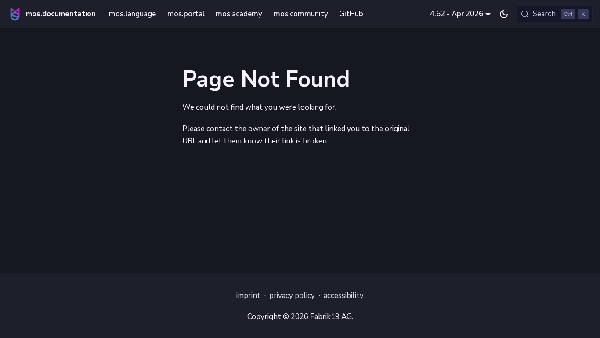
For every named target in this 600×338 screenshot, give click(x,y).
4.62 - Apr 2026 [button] (456, 14)
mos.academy (239, 14)
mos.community (301, 14)
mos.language (132, 14)
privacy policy (292, 295)
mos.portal (186, 14)
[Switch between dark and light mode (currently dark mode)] (503, 14)
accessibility (344, 295)
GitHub (351, 14)
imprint (248, 295)
